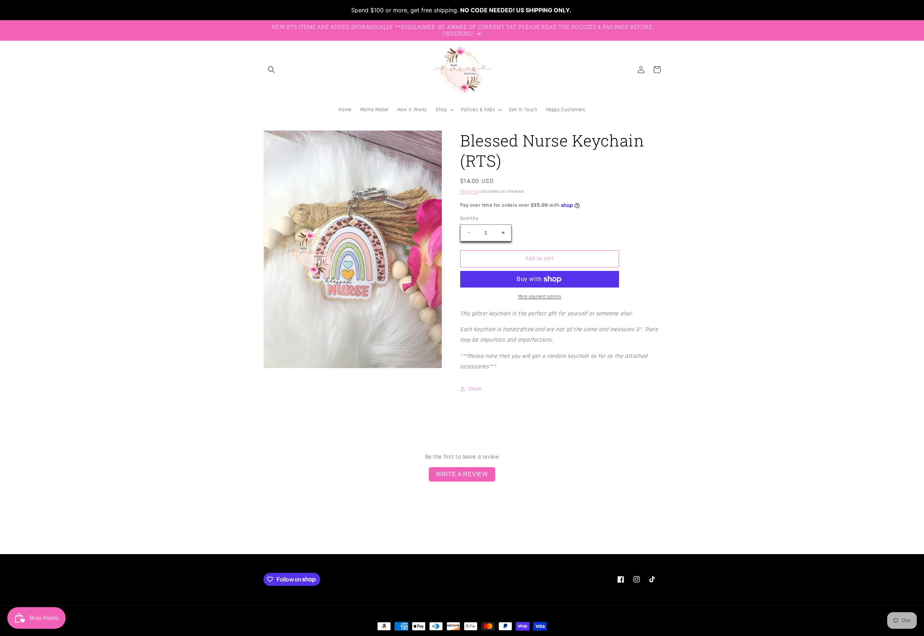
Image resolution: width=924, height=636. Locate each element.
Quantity (469, 218)
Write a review (462, 474)
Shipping (469, 191)
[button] (271, 70)
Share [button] (474, 389)
